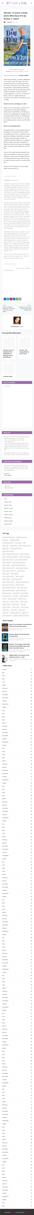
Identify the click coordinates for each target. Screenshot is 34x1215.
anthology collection (21, 537)
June (17, 675)
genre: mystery (19, 576)
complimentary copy (8, 543)
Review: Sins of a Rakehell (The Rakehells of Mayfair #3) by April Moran (8, 353)
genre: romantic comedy (9, 587)
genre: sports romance (8, 590)
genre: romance (20, 585)
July (17, 672)
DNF (5, 499)
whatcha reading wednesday (21, 615)
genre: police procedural (22, 582)
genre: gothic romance (22, 568)
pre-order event (12, 599)
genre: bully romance (16, 548)
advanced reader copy (8, 537)
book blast (5, 540)
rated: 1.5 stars (14, 601)
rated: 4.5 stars (8, 521)
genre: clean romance (8, 551)
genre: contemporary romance (10, 554)
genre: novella (6, 579)
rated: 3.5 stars (8, 514)
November (17, 698)
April (17, 682)
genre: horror (21, 571)
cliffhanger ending (14, 540)
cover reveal (18, 543)
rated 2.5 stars (22, 599)
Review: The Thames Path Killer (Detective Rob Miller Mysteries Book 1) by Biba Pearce (19, 646)
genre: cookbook (24, 554)
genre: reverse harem (8, 585)
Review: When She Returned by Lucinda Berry (19, 635)
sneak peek (5, 613)
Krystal (10, 22)
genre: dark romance (8, 559)
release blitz (22, 610)
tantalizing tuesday (15, 613)
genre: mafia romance (8, 576)
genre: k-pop (6, 573)
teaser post (25, 613)
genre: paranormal (16, 579)
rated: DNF (14, 610)
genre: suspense (7, 593)
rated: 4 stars (8, 518)
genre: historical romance (9, 571)
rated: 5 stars (8, 524)
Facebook (6, 473)
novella (4, 599)
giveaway (15, 596)
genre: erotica (6, 565)
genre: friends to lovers (9, 568)
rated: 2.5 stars (8, 508)
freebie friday (13, 546)
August (17, 669)
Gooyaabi (27, 1212)
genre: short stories (22, 587)
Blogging (13, 1212)
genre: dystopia (7, 562)
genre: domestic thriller (21, 559)
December (17, 694)
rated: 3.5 (23, 604)
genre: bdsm (6, 548)
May (17, 679)
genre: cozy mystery (25, 557)
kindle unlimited (24, 596)
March (17, 685)
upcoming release (7, 615)
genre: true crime (7, 596)
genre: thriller (24, 593)
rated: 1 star (7, 502)
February (17, 688)
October (17, 701)
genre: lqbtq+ (14, 573)
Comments (9, 488)
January (17, 691)
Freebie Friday (7, 376)
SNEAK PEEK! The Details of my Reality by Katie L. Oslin (19, 656)
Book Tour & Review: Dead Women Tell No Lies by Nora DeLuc (20, 625)
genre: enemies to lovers (19, 562)
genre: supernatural (21, 590)
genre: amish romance (24, 546)
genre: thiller (16, 593)
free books (5, 546)
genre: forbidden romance (18, 565)
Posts (8, 486)
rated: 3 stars (8, 511)
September (17, 704)
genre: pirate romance (8, 582)
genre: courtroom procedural (10, 557)
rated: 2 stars (8, 505)
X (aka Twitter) (7, 475)
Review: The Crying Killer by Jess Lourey (24, 351)
